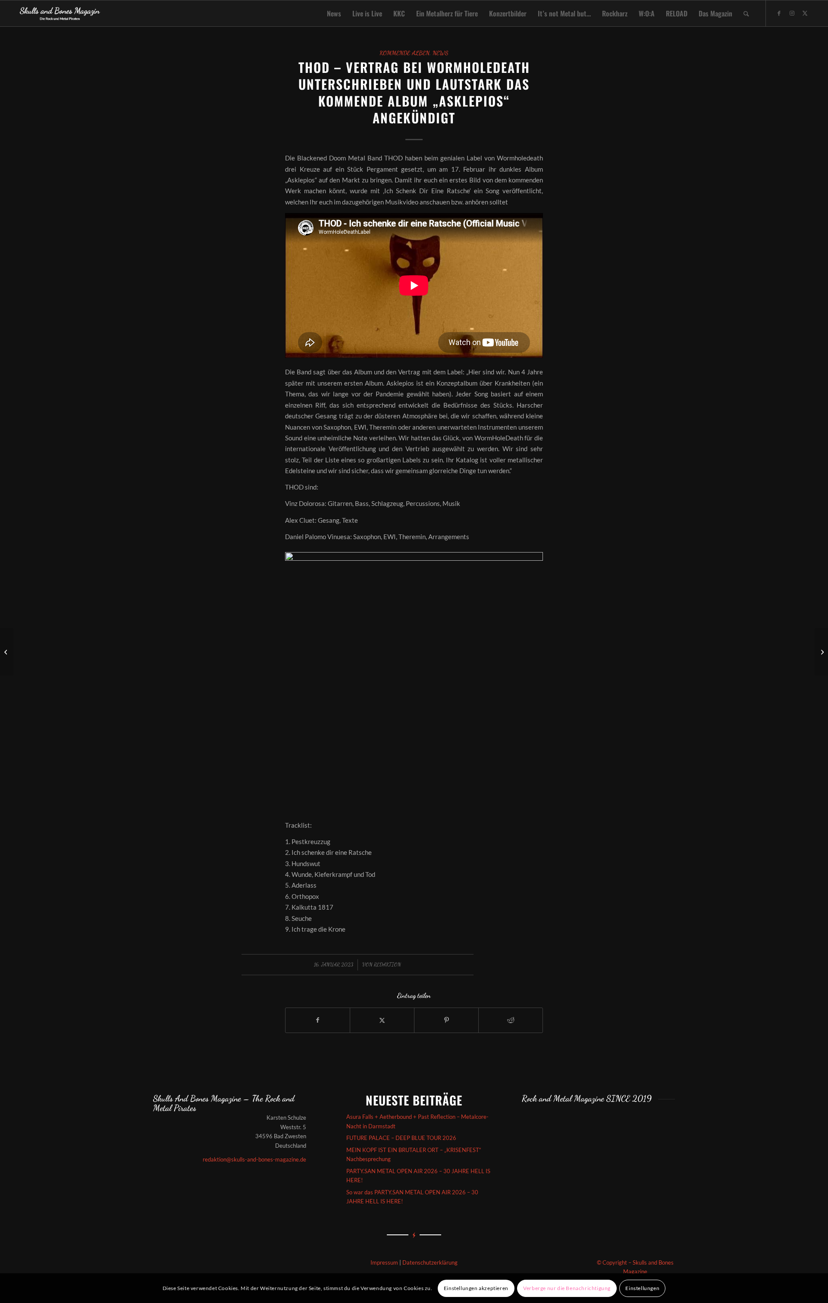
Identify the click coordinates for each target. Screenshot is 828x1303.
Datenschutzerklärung (430, 1262)
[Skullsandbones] (60, 13)
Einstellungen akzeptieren (476, 1288)
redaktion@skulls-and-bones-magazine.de (254, 1159)
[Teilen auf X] (382, 1020)
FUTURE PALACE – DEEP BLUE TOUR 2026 (401, 1137)
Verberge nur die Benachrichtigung (567, 1288)
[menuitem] (334, 13)
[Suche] (746, 13)
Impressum (384, 1262)
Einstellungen (642, 1288)
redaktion (387, 964)
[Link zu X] (805, 12)
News (440, 53)
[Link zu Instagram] (792, 12)
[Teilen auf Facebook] (317, 1020)
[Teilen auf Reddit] (511, 1020)
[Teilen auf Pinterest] (446, 1020)
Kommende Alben (405, 53)
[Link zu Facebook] (779, 12)
